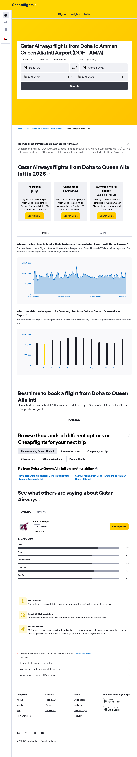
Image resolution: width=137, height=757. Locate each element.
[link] (34, 215)
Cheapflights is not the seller (36, 663)
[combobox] (60, 59)
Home (19, 129)
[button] (5, 5)
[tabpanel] (74, 312)
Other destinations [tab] (52, 459)
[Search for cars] (5, 22)
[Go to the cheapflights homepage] (24, 5)
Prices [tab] (45, 232)
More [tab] (103, 232)
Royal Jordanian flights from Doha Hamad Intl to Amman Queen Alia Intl (44, 477)
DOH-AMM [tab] (74, 420)
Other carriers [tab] (28, 459)
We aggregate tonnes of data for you (40, 669)
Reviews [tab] (41, 511)
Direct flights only (87, 59)
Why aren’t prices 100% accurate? (39, 675)
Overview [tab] (26, 511)
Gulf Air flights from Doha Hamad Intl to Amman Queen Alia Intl (100, 477)
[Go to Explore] (5, 29)
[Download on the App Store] (112, 709)
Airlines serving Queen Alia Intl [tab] (37, 451)
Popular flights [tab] (77, 459)
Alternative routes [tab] (70, 451)
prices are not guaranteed (84, 653)
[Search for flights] (5, 15)
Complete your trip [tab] (97, 451)
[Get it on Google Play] (112, 701)
